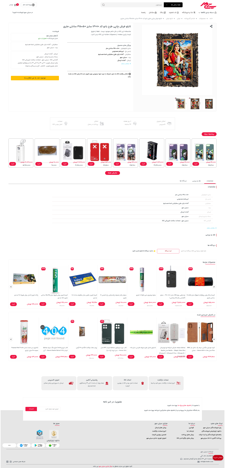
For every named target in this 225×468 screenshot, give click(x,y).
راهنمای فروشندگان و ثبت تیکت (210, 434)
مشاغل (151, 12)
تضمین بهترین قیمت (159, 434)
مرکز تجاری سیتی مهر (105, 466)
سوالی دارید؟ (218, 457)
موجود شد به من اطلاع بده (35, 78)
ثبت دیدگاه (168, 251)
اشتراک (31, 409)
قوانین (191, 427)
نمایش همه (112, 172)
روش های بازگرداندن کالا (185, 438)
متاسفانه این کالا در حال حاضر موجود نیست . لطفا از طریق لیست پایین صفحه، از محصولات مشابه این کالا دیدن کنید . (110, 33)
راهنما (143, 12)
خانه (211, 18)
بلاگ (161, 12)
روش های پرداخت (187, 434)
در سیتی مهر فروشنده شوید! (22, 12)
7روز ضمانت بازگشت (159, 431)
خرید (195, 163)
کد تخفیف (172, 12)
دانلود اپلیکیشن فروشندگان (211, 431)
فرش (178, 18)
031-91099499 (208, 456)
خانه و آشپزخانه (189, 18)
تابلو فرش (169, 18)
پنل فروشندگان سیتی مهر (212, 427)
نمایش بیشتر (125, 64)
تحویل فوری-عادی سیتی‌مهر (156, 438)
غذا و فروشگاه (187, 12)
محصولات (202, 18)
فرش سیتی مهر (51, 36)
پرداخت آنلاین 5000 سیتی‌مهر (211, 438)
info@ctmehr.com (207, 462)
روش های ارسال (160, 427)
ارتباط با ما (190, 431)
